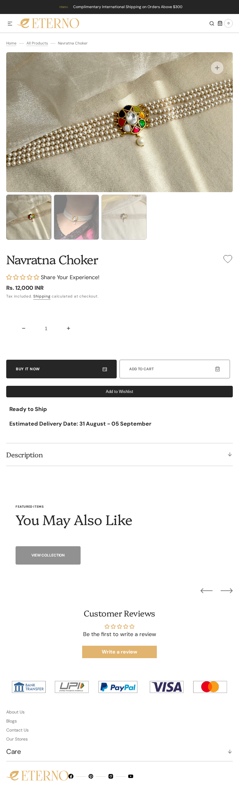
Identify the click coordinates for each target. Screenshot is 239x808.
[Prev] (206, 590)
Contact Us (17, 730)
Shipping (42, 296)
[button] (10, 24)
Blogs (11, 721)
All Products (37, 43)
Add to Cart (141, 369)
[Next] (227, 590)
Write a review (119, 652)
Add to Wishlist (119, 391)
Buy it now (28, 369)
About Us (15, 712)
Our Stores (17, 739)
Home (11, 43)
